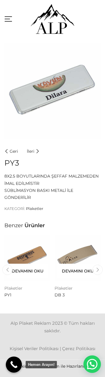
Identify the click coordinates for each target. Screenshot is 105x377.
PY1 (7, 295)
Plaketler (34, 208)
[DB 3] (78, 258)
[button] (92, 364)
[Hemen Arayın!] (14, 365)
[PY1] (27, 258)
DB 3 (60, 295)
